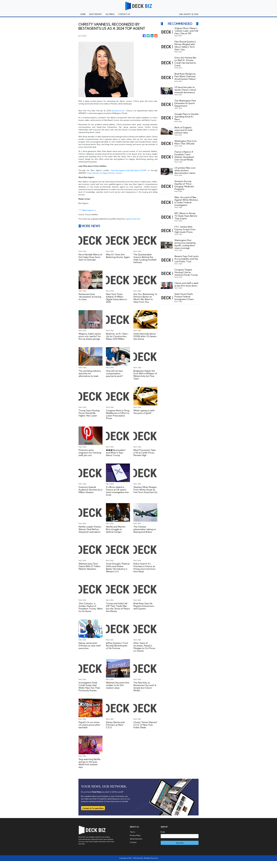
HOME (82, 14)
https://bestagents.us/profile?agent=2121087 (128, 170)
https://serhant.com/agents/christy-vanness (104, 173)
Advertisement (136, 839)
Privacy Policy (135, 835)
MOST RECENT (95, 14)
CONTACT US (124, 14)
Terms (132, 832)
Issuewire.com (117, 111)
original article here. (133, 219)
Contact (133, 842)
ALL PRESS (110, 14)
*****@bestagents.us (87, 210)
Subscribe (180, 843)
